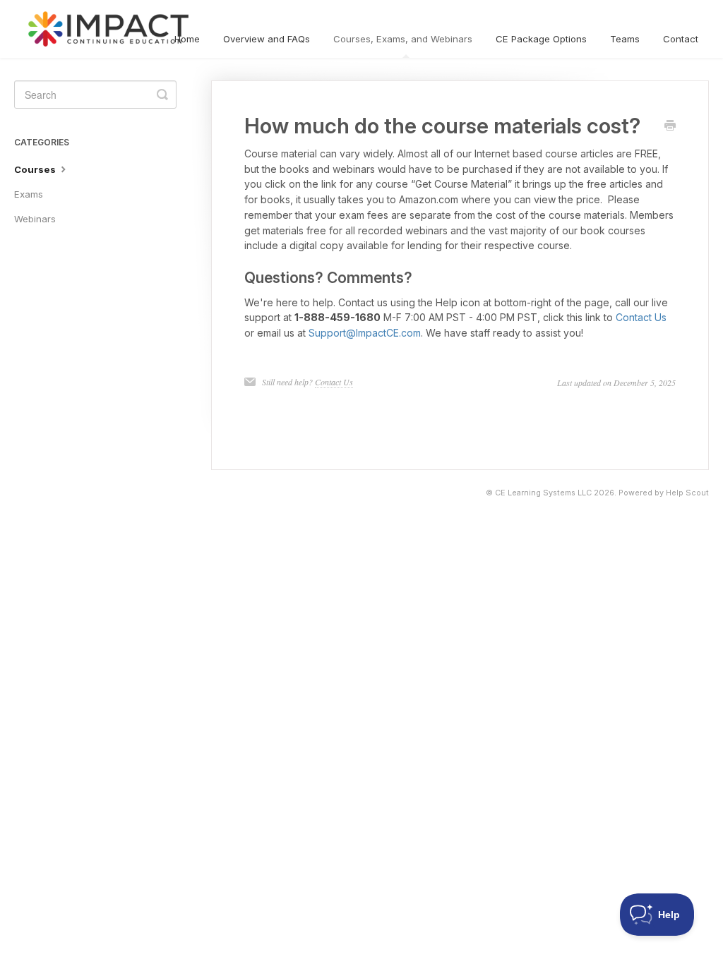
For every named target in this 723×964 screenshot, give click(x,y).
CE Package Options (541, 38)
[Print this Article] (670, 126)
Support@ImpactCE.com (365, 333)
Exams (28, 194)
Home (187, 38)
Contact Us (641, 317)
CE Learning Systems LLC (543, 493)
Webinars (35, 218)
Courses (36, 169)
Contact (680, 38)
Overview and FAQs (266, 38)
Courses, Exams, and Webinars (402, 38)
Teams (625, 38)
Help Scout (687, 493)
